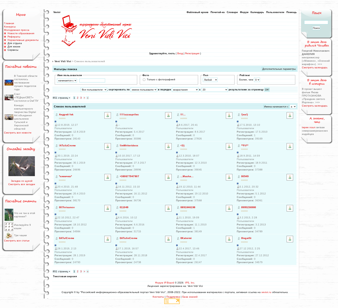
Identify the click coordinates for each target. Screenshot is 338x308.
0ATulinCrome (128, 238)
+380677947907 (129, 176)
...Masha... (187, 176)
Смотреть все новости (17, 132)
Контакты (158, 296)
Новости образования (21, 33)
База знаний (190, 296)
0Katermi (186, 238)
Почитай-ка (218, 12)
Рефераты (14, 36)
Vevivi (56, 12)
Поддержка (173, 296)
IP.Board (169, 282)
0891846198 (187, 207)
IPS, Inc (189, 282)
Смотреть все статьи (17, 240)
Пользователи (275, 12)
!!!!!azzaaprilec (129, 114)
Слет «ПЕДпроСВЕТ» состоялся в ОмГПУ (26, 97)
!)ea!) (244, 114)
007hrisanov (67, 207)
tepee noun (309, 127)
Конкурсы (10, 26)
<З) (182, 145)
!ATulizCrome (67, 145)
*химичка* (65, 176)
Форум (244, 12)
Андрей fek (66, 114)
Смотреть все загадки (21, 184)
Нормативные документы (23, 40)
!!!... (183, 114)
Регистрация (192, 53)
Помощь (291, 12)
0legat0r (246, 238)
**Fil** (244, 145)
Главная (9, 23)
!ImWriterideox (129, 145)
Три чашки (20, 235)
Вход (180, 53)
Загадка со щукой (22, 180)
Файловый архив (197, 12)
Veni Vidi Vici (63, 61)
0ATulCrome (66, 238)
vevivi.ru (266, 292)
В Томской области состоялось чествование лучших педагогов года (25, 82)
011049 (124, 207)
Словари (232, 12)
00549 (245, 176)
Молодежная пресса (16, 30)
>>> (320, 64)
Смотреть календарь (314, 67)
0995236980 (248, 207)
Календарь (257, 12)
